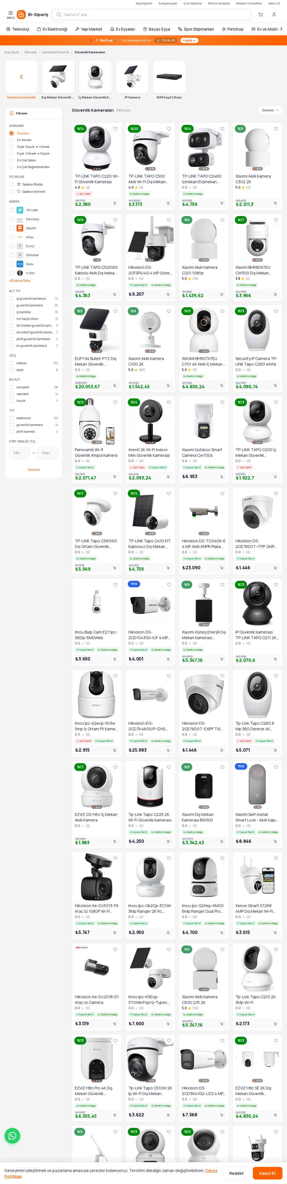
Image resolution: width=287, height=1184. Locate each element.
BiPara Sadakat (219, 3)
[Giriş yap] (274, 14)
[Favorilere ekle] (115, 129)
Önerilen (268, 110)
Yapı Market (91, 29)
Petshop (236, 29)
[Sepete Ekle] (114, 203)
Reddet (236, 1173)
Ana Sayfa (11, 52)
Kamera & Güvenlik (55, 52)
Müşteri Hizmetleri (249, 3)
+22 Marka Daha (19, 281)
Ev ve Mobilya (269, 29)
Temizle (33, 469)
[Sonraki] (281, 29)
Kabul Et (268, 1173)
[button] (12, 1136)
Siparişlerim (144, 3)
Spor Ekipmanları (199, 29)
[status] (143, 40)
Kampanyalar (168, 3)
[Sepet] (260, 14)
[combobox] (155, 14)
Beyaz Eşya (159, 29)
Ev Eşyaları (125, 29)
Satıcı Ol (274, 3)
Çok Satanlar (193, 3)
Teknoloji (20, 29)
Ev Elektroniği (55, 29)
